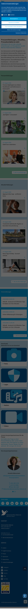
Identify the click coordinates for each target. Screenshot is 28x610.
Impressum (18, 33)
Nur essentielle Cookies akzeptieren (14, 26)
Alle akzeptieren (14, 19)
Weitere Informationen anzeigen (14, 30)
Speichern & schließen (14, 22)
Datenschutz (23, 33)
